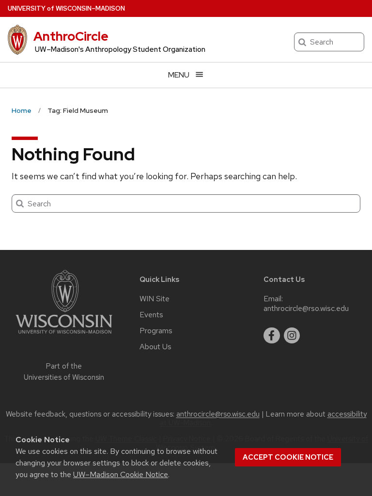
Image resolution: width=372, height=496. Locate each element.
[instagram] (292, 335)
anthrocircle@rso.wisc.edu (306, 308)
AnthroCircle (70, 36)
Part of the (64, 371)
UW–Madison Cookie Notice (120, 474)
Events (151, 315)
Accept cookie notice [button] (288, 457)
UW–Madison (66, 8)
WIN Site (155, 299)
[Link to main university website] (64, 335)
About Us (155, 347)
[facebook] (272, 335)
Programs (156, 331)
